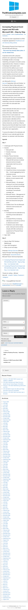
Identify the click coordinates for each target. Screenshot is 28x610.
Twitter (15, 275)
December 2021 (6, 494)
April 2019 (5, 546)
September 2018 (6, 558)
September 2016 (6, 597)
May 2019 (5, 545)
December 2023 (6, 454)
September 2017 (6, 578)
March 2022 (5, 489)
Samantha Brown (15, 255)
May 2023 (5, 466)
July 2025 (5, 423)
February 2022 (6, 490)
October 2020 (6, 517)
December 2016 (6, 592)
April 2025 (5, 428)
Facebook (20, 275)
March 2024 (5, 449)
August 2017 (6, 579)
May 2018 (5, 564)
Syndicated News (19, 34)
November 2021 (6, 495)
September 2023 (6, 459)
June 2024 (5, 444)
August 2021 (6, 500)
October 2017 (6, 576)
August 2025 (6, 421)
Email (5, 327)
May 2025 (5, 426)
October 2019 (6, 536)
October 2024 (6, 438)
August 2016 (6, 599)
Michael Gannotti (13, 250)
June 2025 (5, 425)
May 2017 (5, 584)
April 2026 (5, 408)
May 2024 (5, 446)
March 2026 (5, 410)
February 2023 (6, 471)
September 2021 (6, 499)
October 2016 (6, 596)
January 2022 (6, 492)
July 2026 (5, 403)
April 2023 (5, 467)
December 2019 (6, 533)
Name (5, 321)
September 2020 (6, 518)
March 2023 (5, 469)
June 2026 (5, 405)
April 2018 (5, 566)
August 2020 (6, 520)
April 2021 (5, 507)
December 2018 (6, 553)
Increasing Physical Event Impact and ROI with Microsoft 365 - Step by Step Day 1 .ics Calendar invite (14, 262)
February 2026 (6, 411)
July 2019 (5, 541)
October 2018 (6, 556)
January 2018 (6, 571)
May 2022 (5, 485)
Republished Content (17, 283)
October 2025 (6, 418)
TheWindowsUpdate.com (14, 12)
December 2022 (6, 474)
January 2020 (6, 531)
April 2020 (5, 527)
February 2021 (6, 510)
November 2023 (6, 456)
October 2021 (6, 497)
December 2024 (6, 434)
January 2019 (6, 551)
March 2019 (5, 548)
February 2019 (6, 550)
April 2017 (5, 586)
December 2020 (6, 513)
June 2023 (5, 464)
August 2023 (6, 461)
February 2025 (6, 431)
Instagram (5, 277)
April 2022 (5, 487)
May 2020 (5, 525)
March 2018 (5, 568)
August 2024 (6, 441)
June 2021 (5, 504)
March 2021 (5, 508)
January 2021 (6, 512)
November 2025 (6, 416)
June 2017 (5, 583)
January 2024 (6, 452)
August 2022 (6, 480)
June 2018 (5, 563)
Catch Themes (18, 607)
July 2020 (5, 522)
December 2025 (6, 415)
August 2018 (6, 559)
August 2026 (6, 401)
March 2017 (5, 587)
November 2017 (6, 574)
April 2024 (5, 448)
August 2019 (6, 540)
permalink (19, 285)
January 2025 (6, 433)
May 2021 (5, 505)
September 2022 (6, 479)
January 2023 (6, 472)
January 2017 (6, 591)
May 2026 (5, 406)
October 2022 (6, 477)
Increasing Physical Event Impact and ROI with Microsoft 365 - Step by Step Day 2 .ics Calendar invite (14, 268)
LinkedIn (10, 275)
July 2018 (5, 561)
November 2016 (6, 594)
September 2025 (6, 420)
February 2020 (6, 530)
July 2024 (5, 443)
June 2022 (5, 484)
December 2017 (6, 573)
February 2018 (6, 569)
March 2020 (5, 528)
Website (5, 333)
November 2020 (6, 515)
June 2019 (5, 543)
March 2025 (5, 429)
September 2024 (6, 439)
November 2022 (6, 476)
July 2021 (5, 502)
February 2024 (6, 451)
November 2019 (6, 535)
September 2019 (6, 538)
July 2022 (5, 482)
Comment (6, 300)
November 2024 (6, 436)
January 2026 (6, 413)
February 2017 (6, 589)
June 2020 (5, 523)
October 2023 (6, 457)
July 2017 (5, 581)
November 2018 (6, 555)
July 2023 (5, 462)
